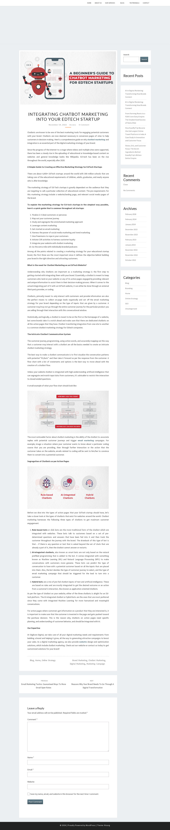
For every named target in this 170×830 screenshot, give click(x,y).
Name (30, 757)
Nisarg (107, 825)
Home (89, 3)
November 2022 (131, 255)
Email (30, 769)
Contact (146, 3)
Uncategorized (131, 309)
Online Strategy (49, 660)
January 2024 (130, 224)
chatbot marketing (96, 660)
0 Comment (84, 125)
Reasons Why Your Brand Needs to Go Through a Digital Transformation (92, 684)
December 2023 (131, 229)
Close (125, 184)
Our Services (110, 3)
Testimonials (134, 3)
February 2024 (130, 219)
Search (126, 54)
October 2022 (130, 260)
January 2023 (130, 245)
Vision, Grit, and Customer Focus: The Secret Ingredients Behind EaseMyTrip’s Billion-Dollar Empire (135, 151)
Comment (32, 719)
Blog (122, 3)
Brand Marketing (79, 660)
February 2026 (130, 214)
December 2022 (131, 250)
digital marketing (77, 663)
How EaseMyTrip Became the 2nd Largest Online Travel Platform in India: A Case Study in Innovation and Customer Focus (135, 134)
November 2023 (131, 234)
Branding (129, 288)
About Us (98, 3)
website (83, 641)
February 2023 (130, 239)
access (73, 125)
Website (30, 781)
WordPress (90, 825)
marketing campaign (96, 663)
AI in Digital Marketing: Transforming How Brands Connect (135, 93)
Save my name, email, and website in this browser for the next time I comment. (64, 794)
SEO (126, 303)
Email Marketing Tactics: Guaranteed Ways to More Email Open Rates (43, 684)
